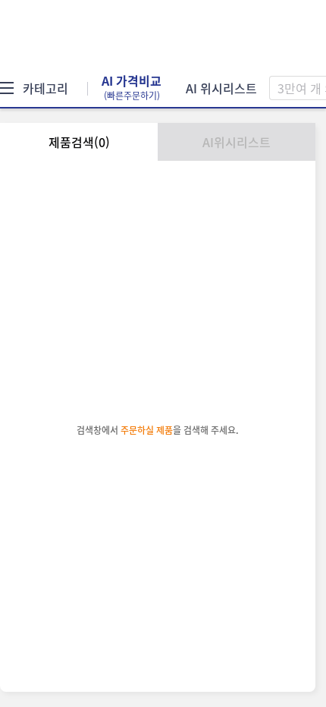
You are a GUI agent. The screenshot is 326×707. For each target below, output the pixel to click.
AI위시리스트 (236, 142)
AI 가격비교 (131, 88)
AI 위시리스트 (221, 88)
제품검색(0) (79, 142)
